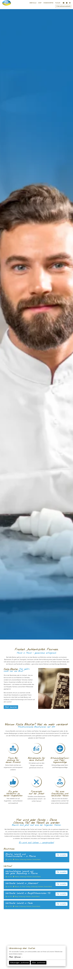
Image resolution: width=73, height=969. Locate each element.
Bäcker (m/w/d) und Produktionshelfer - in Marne (20, 855)
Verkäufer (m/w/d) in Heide (19, 903)
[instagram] (66, 2)
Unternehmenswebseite (63, 6)
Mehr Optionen (15, 957)
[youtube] (69, 2)
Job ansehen (61, 855)
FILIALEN (57, 3)
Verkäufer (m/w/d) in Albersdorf (21, 883)
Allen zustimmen (38, 962)
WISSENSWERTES (48, 3)
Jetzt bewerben (11, 707)
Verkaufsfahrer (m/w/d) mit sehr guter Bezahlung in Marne (21, 872)
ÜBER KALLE (32, 3)
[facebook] (63, 2)
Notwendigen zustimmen (19, 962)
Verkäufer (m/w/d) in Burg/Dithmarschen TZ (28, 893)
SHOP (39, 3)
